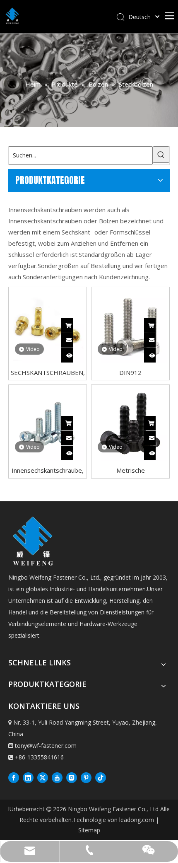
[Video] (47, 325)
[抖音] (100, 777)
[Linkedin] (28, 777)
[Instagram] (71, 777)
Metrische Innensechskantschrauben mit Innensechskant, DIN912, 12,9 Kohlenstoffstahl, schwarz (130, 470)
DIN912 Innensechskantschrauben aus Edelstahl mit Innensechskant (130, 372)
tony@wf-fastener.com (46, 745)
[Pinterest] (86, 777)
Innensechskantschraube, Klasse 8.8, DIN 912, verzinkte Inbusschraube (48, 470)
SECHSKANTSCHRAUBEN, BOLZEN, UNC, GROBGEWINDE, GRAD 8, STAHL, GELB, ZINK (47, 372)
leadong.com (136, 820)
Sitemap (89, 830)
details (74, 353)
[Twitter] (42, 777)
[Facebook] (13, 777)
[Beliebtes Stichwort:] (161, 154)
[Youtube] (57, 777)
